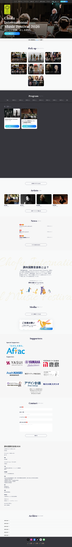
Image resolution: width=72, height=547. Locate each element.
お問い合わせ (42, 1)
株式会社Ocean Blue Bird (36, 390)
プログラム (20, 1)
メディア (37, 1)
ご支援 (52, 1)
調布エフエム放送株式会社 (36, 389)
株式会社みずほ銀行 (36, 393)
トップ (15, 1)
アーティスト (26, 1)
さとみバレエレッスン (36, 392)
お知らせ (32, 1)
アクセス (48, 1)
